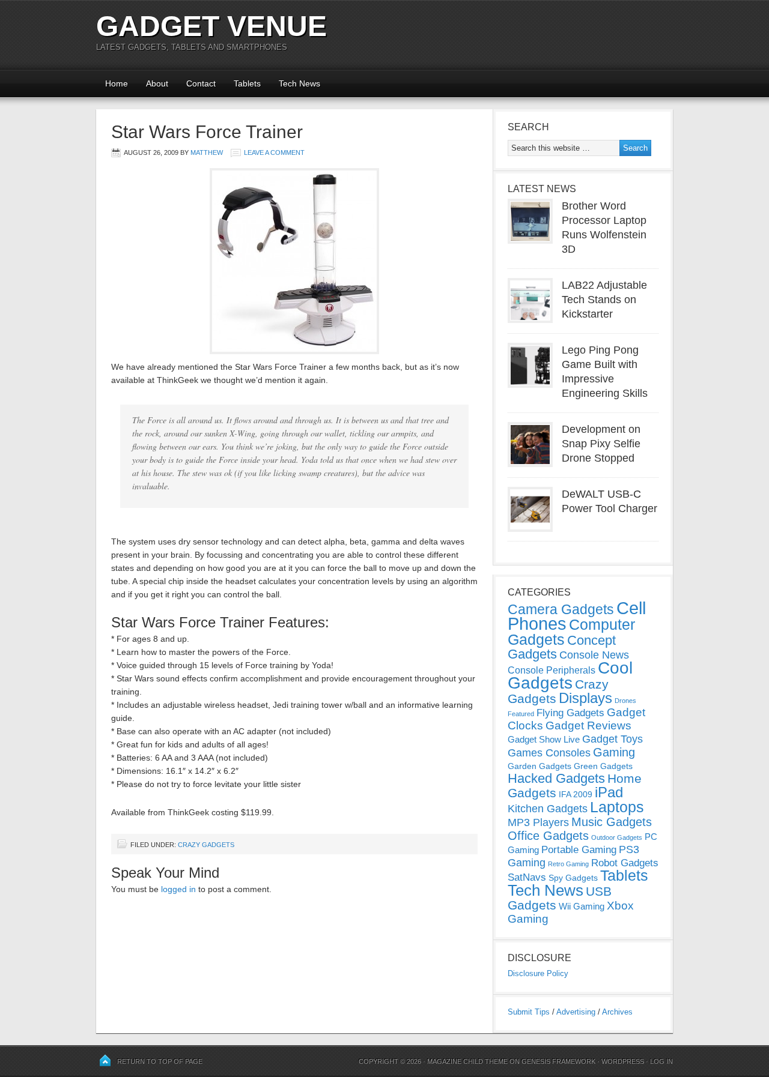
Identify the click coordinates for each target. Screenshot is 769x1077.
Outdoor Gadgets (616, 837)
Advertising (575, 1011)
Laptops (617, 806)
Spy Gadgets (573, 877)
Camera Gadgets (561, 609)
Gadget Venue (211, 26)
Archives (617, 1011)
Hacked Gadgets (556, 778)
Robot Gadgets (624, 863)
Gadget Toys (612, 739)
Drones (625, 700)
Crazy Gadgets (206, 844)
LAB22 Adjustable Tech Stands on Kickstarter (604, 299)
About (157, 83)
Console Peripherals (551, 670)
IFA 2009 (575, 794)
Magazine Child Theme (467, 1061)
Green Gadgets (603, 766)
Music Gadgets (611, 821)
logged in (178, 889)
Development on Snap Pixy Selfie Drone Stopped (601, 443)
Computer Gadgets (571, 632)
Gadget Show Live (544, 739)
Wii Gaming (581, 906)
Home (116, 83)
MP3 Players (538, 822)
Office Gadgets (548, 835)
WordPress (622, 1061)
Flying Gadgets (570, 713)
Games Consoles (549, 753)
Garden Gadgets (539, 766)
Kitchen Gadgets (548, 809)
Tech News (299, 83)
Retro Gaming (568, 863)
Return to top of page (159, 1061)
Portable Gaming (578, 849)
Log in (661, 1061)
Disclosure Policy (538, 973)
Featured (521, 713)
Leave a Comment (274, 152)
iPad (609, 792)
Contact (201, 83)
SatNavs (527, 877)
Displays (585, 698)
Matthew (206, 152)
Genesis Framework (558, 1061)
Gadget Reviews (588, 725)
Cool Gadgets (570, 675)
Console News (594, 655)
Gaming (614, 752)
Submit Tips (529, 1011)
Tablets (247, 83)
